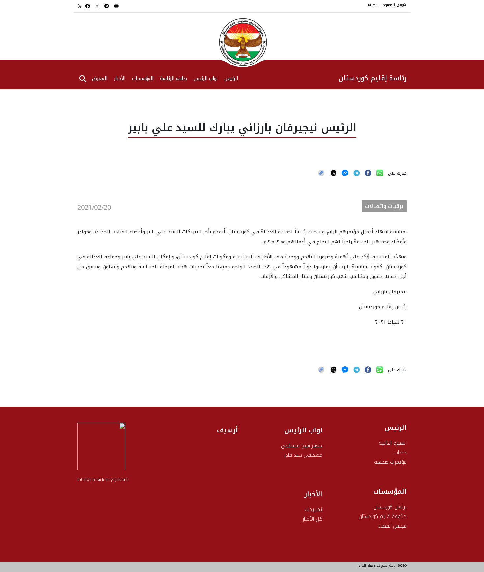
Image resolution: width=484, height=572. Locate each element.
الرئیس (231, 79)
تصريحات (313, 509)
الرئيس (396, 427)
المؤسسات (142, 79)
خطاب (400, 452)
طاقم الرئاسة (173, 79)
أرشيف (227, 430)
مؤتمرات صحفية (390, 462)
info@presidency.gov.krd (103, 479)
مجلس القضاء (392, 526)
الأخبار (119, 79)
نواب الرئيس (206, 79)
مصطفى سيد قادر (303, 455)
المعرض (99, 79)
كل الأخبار (312, 519)
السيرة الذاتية (393, 443)
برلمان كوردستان (390, 507)
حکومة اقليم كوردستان (383, 516)
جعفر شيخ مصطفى (301, 445)
